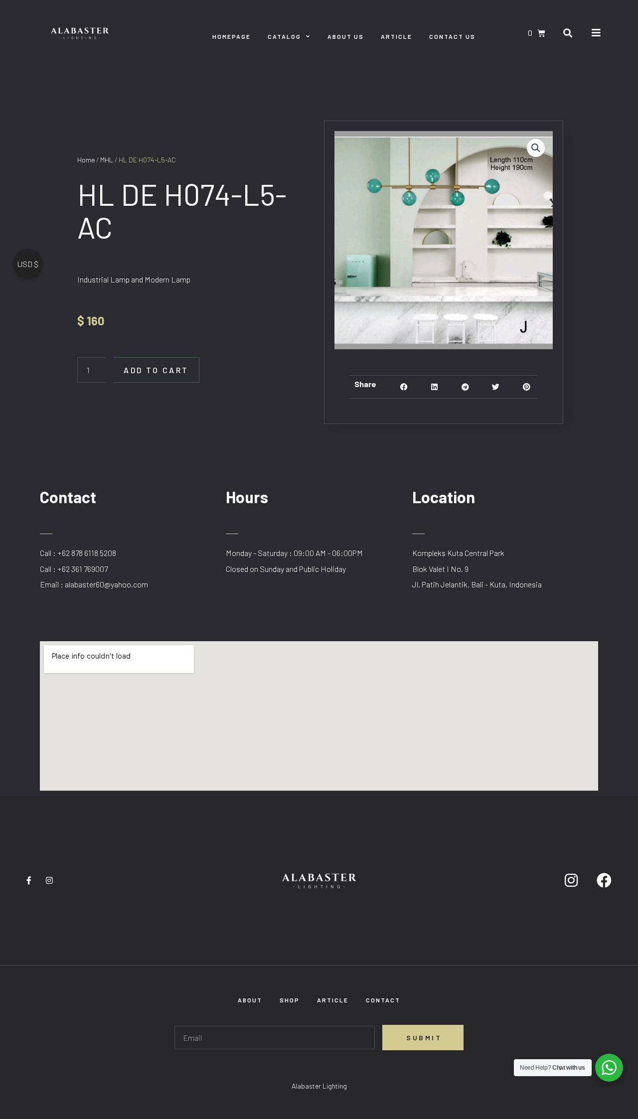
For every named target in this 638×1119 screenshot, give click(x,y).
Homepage (231, 36)
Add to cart (156, 370)
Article (396, 36)
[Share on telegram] (465, 387)
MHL (106, 159)
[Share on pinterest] (526, 387)
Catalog (284, 36)
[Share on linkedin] (434, 387)
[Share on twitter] (495, 387)
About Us (345, 36)
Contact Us (452, 36)
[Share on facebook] (404, 387)
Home (86, 159)
